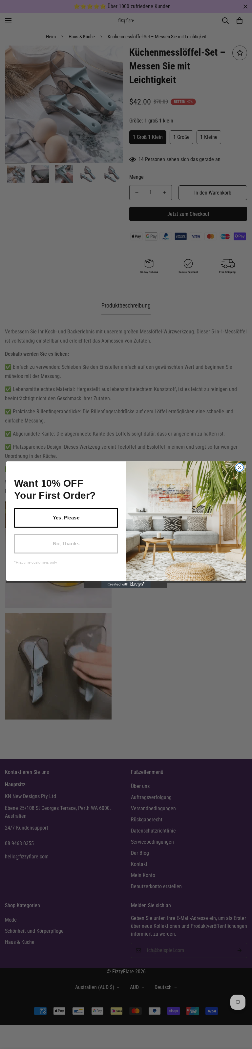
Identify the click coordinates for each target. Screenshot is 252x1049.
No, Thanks (66, 543)
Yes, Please (66, 517)
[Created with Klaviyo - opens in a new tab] (126, 584)
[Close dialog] (239, 467)
